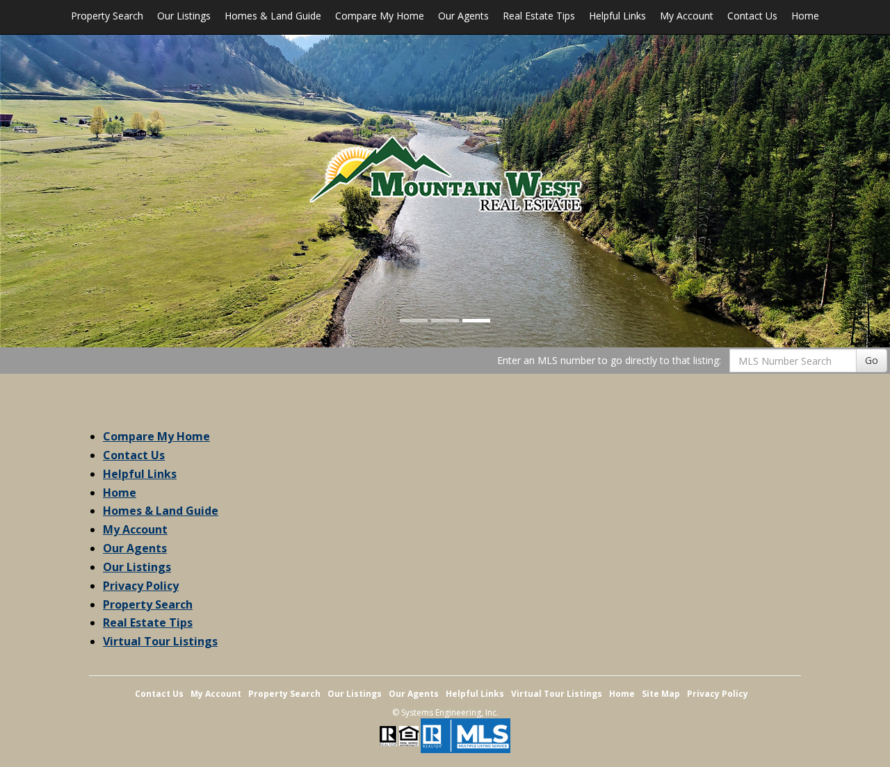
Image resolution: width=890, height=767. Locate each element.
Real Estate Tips (539, 15)
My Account (686, 15)
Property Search (107, 15)
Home (805, 15)
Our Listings (184, 15)
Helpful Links (617, 15)
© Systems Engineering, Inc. (445, 712)
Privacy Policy (141, 585)
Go (871, 360)
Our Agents (463, 15)
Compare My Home (379, 15)
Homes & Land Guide (273, 15)
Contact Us (752, 15)
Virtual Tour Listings (160, 641)
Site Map (661, 694)
